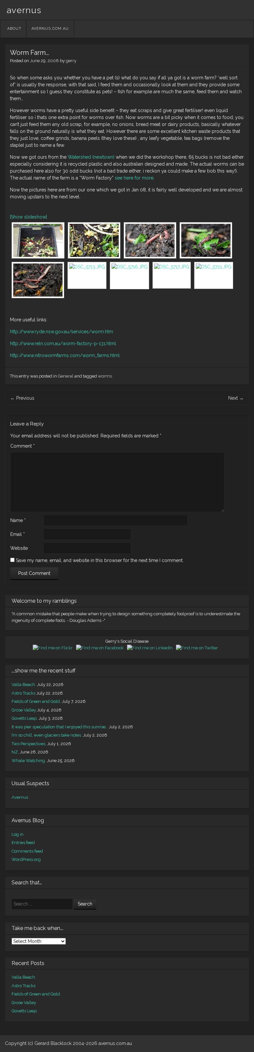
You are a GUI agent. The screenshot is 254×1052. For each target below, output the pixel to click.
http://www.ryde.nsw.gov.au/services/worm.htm (61, 331)
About (14, 28)
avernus (24, 10)
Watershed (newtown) (91, 157)
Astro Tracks (23, 693)
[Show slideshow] (28, 217)
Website (19, 548)
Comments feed (27, 851)
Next (236, 398)
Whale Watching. (29, 760)
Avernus (20, 797)
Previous (22, 398)
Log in (17, 834)
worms (105, 376)
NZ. (15, 751)
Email (17, 534)
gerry (71, 60)
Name (18, 520)
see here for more (134, 178)
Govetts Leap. (25, 718)
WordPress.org (26, 859)
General (65, 376)
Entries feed (23, 842)
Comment (22, 446)
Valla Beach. (24, 684)
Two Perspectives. (29, 743)
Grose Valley (24, 710)
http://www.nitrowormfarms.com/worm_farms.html (65, 355)
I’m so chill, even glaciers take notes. (47, 735)
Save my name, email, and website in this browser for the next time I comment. (100, 560)
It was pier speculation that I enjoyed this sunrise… (60, 726)
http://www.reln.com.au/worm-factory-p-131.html (63, 343)
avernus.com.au (50, 28)
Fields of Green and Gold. (36, 701)
